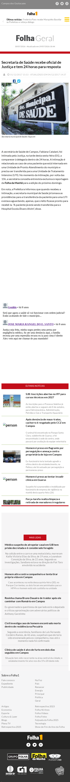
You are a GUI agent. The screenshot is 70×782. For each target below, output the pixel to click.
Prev (3, 21)
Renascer (39, 687)
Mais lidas (35, 537)
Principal (39, 694)
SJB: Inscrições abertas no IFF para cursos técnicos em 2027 (46, 395)
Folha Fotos (41, 717)
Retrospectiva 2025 (11, 727)
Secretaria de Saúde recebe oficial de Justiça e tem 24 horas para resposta (31, 64)
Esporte (5, 713)
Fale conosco (8, 680)
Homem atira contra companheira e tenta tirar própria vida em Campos (31, 575)
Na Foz (38, 680)
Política (39, 697)
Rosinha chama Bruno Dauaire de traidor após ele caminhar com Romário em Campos (33, 599)
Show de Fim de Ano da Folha (50, 727)
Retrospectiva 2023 (45, 706)
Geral (35, 38)
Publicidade (7, 687)
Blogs (4, 720)
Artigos (5, 706)
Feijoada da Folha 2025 (46, 720)
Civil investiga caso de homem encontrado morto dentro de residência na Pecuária (33, 625)
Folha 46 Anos (42, 710)
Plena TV (6, 723)
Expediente (7, 684)
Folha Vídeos (41, 713)
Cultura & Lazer (9, 717)
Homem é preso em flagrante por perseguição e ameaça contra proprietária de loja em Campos (45, 451)
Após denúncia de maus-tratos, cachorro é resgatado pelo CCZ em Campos (46, 422)
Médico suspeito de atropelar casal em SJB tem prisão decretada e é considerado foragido (32, 546)
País (37, 684)
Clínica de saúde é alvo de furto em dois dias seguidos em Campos (30, 651)
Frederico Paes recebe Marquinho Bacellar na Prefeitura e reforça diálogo (34, 20)
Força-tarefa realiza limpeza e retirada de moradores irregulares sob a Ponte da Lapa (45, 502)
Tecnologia (40, 723)
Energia (39, 690)
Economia (6, 710)
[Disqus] (35, 256)
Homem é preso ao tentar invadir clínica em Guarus (45, 478)
